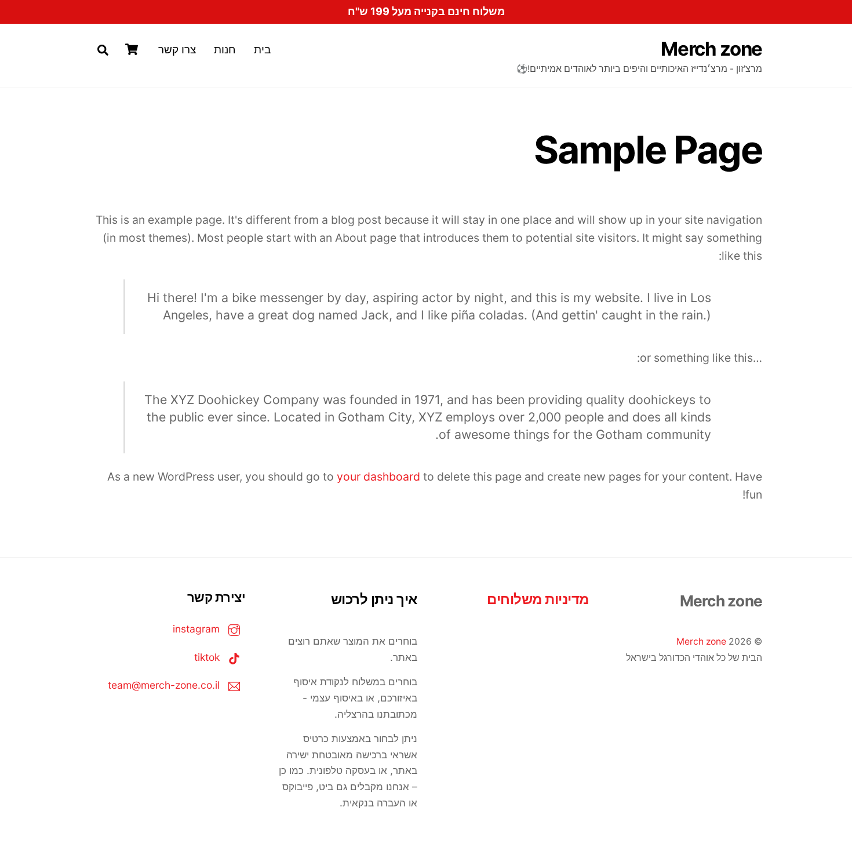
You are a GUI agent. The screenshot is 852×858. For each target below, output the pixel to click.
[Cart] (131, 49)
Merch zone (701, 641)
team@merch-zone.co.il (165, 685)
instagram (198, 629)
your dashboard (378, 476)
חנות (225, 49)
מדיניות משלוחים (538, 599)
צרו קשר (177, 49)
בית (262, 49)
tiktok (208, 657)
